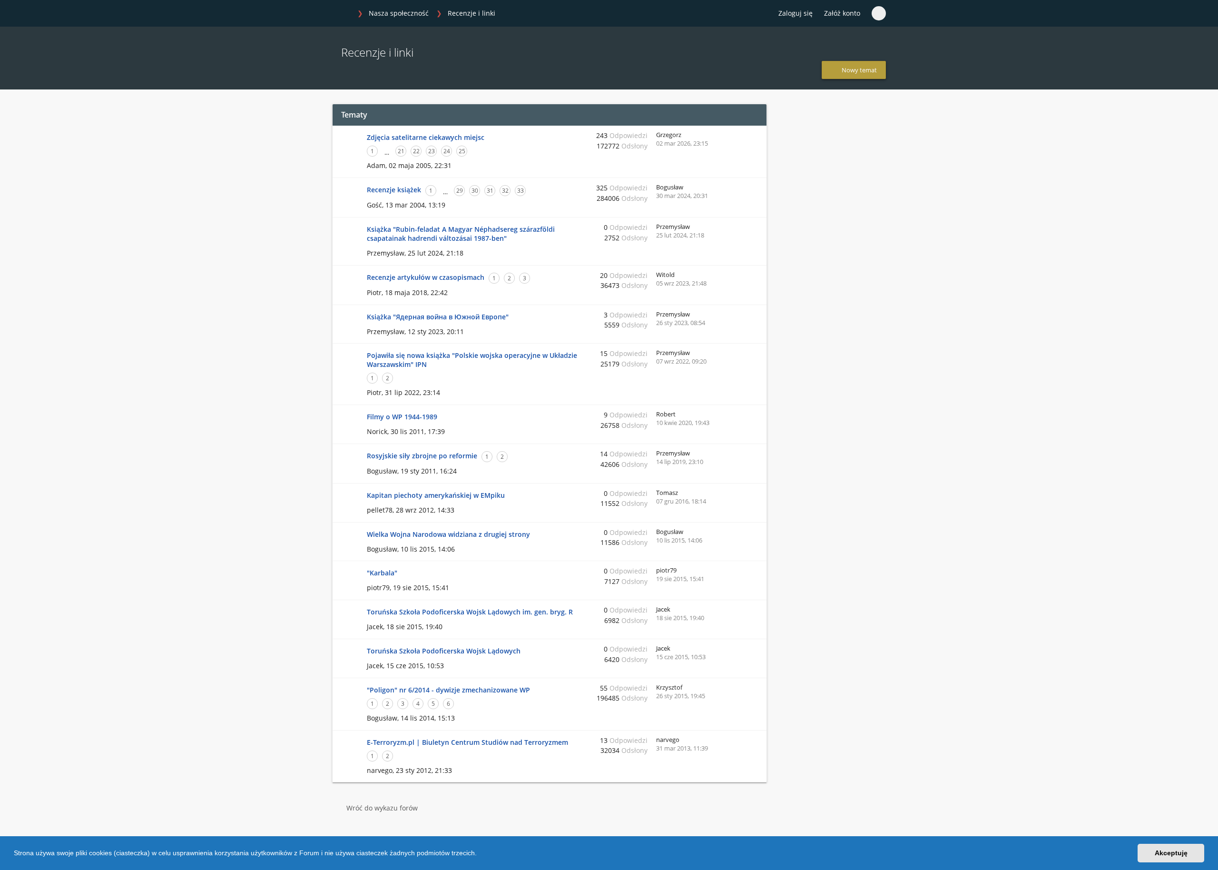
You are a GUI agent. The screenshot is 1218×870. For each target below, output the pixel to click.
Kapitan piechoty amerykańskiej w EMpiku (436, 495)
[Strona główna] (342, 13)
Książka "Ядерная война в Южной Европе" (438, 316)
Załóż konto (842, 13)
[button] (480, 854)
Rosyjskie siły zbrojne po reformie (422, 455)
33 (520, 191)
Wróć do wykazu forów (382, 807)
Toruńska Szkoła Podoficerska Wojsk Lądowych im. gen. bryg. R (470, 611)
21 (401, 151)
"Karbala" (382, 572)
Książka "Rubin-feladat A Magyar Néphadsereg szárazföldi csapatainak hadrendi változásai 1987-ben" (461, 234)
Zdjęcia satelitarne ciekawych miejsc (425, 137)
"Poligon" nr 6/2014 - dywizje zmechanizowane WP (448, 689)
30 (474, 191)
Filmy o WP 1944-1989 (402, 416)
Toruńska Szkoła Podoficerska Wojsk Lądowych (444, 650)
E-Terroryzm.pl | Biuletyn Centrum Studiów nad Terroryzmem (467, 742)
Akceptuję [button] (1171, 853)
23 (431, 151)
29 (459, 191)
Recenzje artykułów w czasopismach (425, 277)
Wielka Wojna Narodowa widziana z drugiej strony (448, 534)
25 (462, 151)
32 (505, 191)
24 (446, 151)
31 (490, 191)
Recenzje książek (394, 189)
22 (416, 151)
